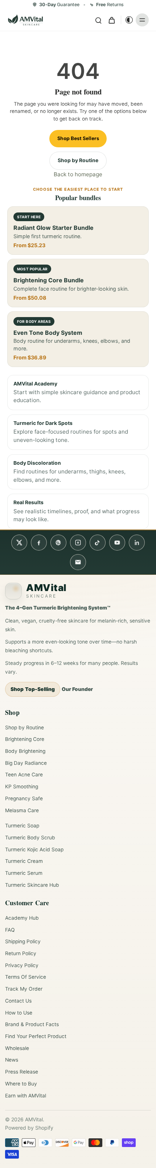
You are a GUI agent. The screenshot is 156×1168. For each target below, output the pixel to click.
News (11, 1060)
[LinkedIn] (137, 543)
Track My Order (23, 989)
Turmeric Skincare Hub (32, 885)
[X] (19, 543)
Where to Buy (21, 1084)
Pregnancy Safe (24, 798)
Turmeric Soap (22, 825)
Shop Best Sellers (78, 138)
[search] (98, 20)
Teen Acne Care (24, 774)
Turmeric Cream (24, 861)
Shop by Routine (78, 160)
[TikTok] (98, 543)
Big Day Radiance (26, 763)
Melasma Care (22, 810)
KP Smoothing (21, 786)
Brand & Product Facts (32, 1024)
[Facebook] (39, 543)
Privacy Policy (21, 965)
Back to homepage (78, 174)
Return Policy (20, 953)
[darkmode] (127, 20)
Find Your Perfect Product (35, 1036)
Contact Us (18, 1001)
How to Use (18, 1013)
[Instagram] (78, 543)
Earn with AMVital (25, 1096)
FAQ (10, 930)
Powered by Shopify (29, 1128)
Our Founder (77, 689)
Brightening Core (24, 739)
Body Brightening (25, 751)
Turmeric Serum (23, 873)
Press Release (21, 1072)
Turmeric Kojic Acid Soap (34, 849)
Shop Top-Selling (33, 689)
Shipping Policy (23, 941)
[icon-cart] (111, 20)
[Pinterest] (58, 543)
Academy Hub (22, 918)
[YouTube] (117, 543)
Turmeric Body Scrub (30, 837)
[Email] (78, 562)
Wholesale (17, 1048)
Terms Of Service (25, 977)
